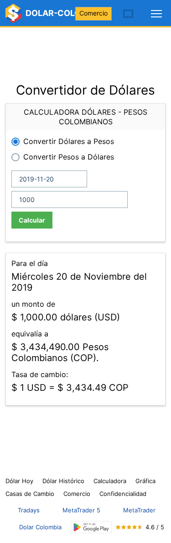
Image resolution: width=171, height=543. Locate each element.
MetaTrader (139, 510)
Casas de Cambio (29, 493)
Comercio (93, 13)
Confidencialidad (122, 493)
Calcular (32, 220)
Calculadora (109, 480)
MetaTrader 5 (81, 510)
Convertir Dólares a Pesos (68, 141)
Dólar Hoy (19, 480)
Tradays (29, 510)
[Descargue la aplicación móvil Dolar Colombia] (91, 527)
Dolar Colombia (40, 527)
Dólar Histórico (63, 480)
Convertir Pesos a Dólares (68, 156)
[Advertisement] (85, 50)
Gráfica (145, 480)
